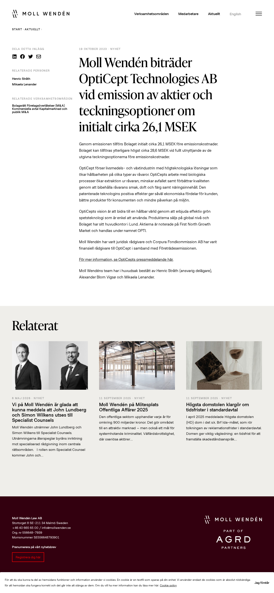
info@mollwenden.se (56, 527)
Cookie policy (168, 585)
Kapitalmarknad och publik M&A (39, 110)
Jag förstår (262, 582)
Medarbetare (188, 13)
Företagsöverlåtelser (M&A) (46, 105)
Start (17, 29)
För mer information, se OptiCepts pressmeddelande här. (126, 259)
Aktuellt (214, 13)
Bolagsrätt (19, 105)
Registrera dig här (28, 557)
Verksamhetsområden (151, 13)
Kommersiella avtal (25, 108)
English (235, 14)
